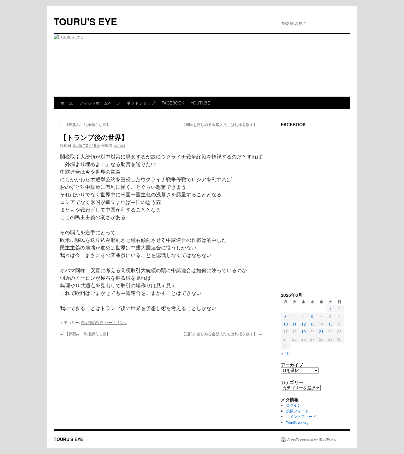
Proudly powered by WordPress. (311, 439)
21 (321, 331)
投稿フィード (297, 410)
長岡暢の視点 (92, 322)
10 (285, 323)
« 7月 (285, 353)
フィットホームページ (99, 103)
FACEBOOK (173, 103)
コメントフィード (301, 416)
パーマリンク (115, 322)
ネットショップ (141, 103)
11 (294, 323)
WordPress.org (297, 422)
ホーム (67, 103)
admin (119, 145)
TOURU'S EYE (85, 21)
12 (303, 323)
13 (312, 323)
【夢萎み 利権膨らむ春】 (85, 124)
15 (330, 323)
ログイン (293, 405)
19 (303, 331)
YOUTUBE (200, 103)
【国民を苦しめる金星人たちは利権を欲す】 (221, 124)
